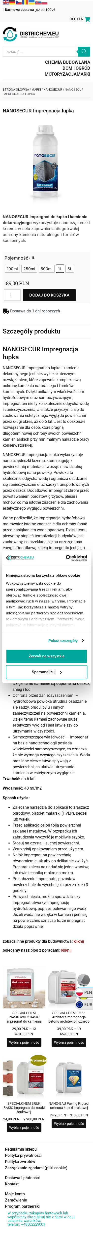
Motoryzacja (61, 74)
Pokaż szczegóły (63, 640)
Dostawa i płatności (22, 1177)
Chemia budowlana (67, 62)
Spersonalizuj (44, 672)
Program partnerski (22, 1206)
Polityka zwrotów (20, 1161)
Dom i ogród (76, 68)
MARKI (83, 74)
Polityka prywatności (23, 1155)
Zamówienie (16, 1200)
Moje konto (15, 1194)
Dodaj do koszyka (49, 295)
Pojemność (16, 258)
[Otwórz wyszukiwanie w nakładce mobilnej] (46, 52)
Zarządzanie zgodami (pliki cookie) (36, 1168)
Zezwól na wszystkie (46, 656)
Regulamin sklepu (21, 1149)
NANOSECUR (52, 89)
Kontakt (12, 1184)
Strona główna (16, 89)
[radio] (12, 268)
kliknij (79, 941)
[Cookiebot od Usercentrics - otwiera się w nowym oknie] (66, 558)
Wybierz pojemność (24, 1042)
